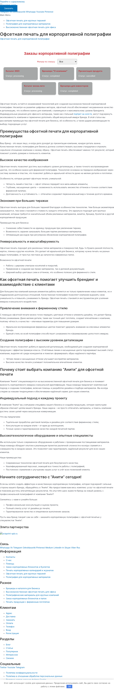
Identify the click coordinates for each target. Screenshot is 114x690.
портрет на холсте (83, 114)
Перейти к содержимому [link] (12, 1)
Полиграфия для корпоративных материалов (28, 24)
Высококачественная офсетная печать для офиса (31, 27)
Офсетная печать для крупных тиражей (26, 20)
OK (69, 686)
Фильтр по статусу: (46, 62)
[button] (57, 15)
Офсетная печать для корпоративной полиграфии (24, 39)
